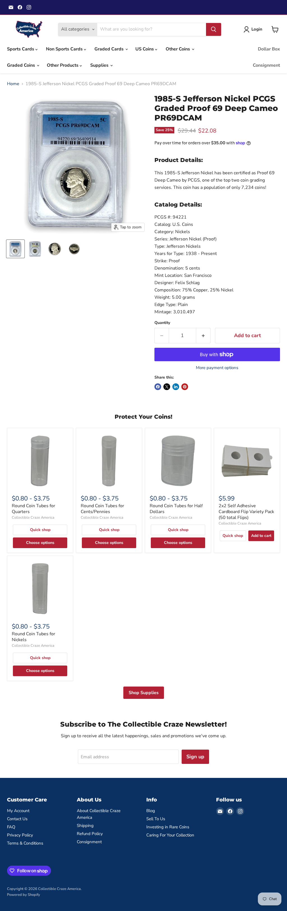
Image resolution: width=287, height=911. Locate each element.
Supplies (100, 65)
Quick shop (40, 529)
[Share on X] (166, 386)
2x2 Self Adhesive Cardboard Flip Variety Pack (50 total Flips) (246, 512)
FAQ (11, 827)
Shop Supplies (144, 693)
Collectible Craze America (33, 517)
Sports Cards (21, 49)
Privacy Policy (20, 835)
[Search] (213, 29)
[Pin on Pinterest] (184, 386)
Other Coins (178, 49)
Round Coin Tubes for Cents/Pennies (102, 509)
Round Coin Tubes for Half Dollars (176, 509)
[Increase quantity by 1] (203, 335)
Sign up (195, 756)
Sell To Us (155, 819)
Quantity (162, 323)
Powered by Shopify (23, 894)
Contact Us (17, 819)
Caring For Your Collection (170, 835)
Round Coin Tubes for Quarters (33, 509)
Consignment (266, 65)
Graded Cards (109, 49)
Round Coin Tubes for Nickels (33, 637)
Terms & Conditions (25, 843)
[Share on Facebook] (157, 386)
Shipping (85, 825)
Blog (150, 810)
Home (13, 83)
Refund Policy (90, 833)
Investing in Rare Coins (167, 827)
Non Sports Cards (65, 49)
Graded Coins (21, 65)
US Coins (145, 49)
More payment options (217, 367)
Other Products (63, 65)
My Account (18, 810)
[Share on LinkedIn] (175, 386)
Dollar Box (269, 49)
